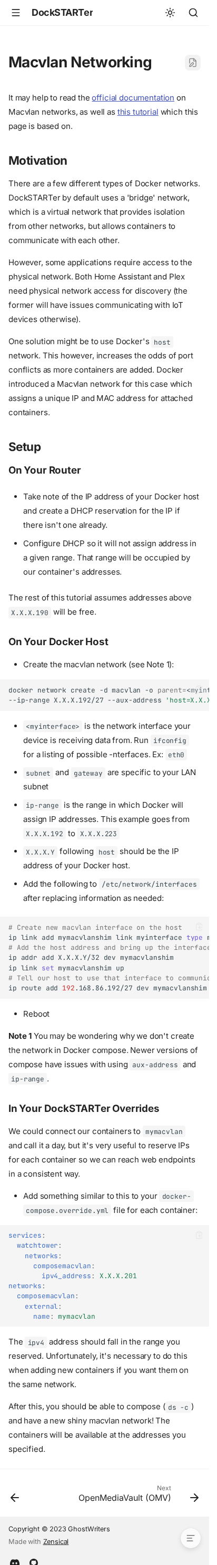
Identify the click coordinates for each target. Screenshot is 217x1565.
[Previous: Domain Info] (15, 1496)
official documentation (133, 98)
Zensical (56, 1542)
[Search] (193, 12)
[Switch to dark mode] (170, 12)
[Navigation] (15, 12)
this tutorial (138, 112)
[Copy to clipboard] (199, 690)
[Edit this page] (193, 63)
